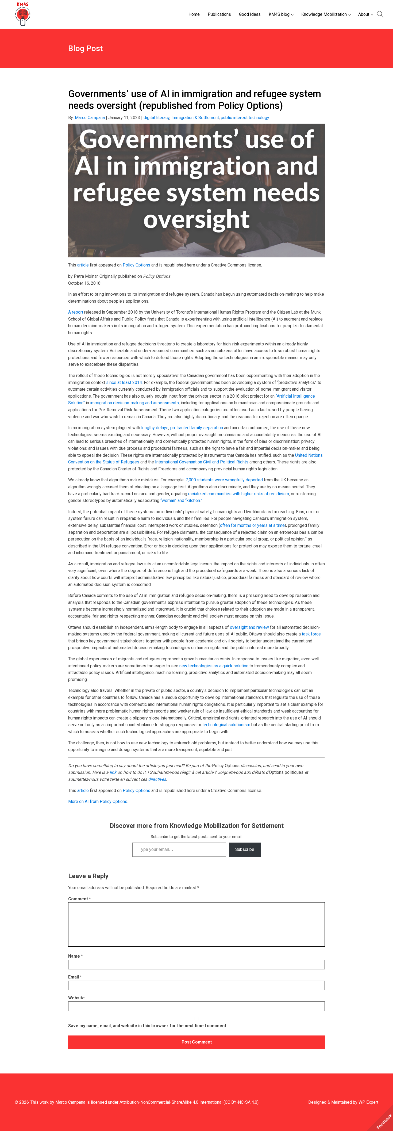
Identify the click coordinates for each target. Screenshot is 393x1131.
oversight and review (249, 627)
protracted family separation (196, 427)
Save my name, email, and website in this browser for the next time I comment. (147, 1025)
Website (76, 997)
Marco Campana (90, 117)
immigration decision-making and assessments (134, 402)
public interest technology (245, 117)
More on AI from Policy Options (97, 801)
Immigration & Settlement (195, 117)
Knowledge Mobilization (324, 14)
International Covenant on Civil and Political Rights (201, 461)
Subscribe (244, 849)
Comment (79, 898)
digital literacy (156, 117)
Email (75, 977)
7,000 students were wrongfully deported (224, 479)
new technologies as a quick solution (213, 665)
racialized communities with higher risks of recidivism (238, 493)
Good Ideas (250, 14)
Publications (219, 14)
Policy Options (136, 265)
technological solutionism (226, 724)
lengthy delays (154, 427)
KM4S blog (279, 14)
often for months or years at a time (252, 525)
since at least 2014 (124, 382)
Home (194, 14)
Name (75, 956)
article (83, 265)
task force (311, 634)
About (363, 14)
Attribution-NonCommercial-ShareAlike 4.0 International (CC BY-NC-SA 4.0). (189, 1102)
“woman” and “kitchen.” (181, 500)
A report (75, 312)
